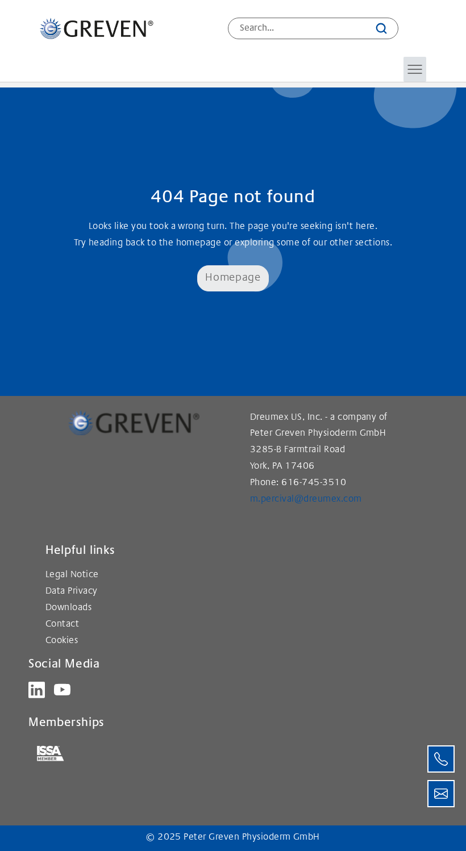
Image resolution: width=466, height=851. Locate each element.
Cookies (61, 641)
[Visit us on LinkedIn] (36, 690)
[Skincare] (96, 28)
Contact (62, 624)
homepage (199, 243)
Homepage (232, 278)
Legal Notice (72, 575)
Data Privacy (71, 591)
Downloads (68, 608)
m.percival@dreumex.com (306, 499)
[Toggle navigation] (414, 69)
